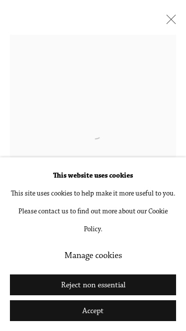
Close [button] (168, 22)
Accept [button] (93, 311)
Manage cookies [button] (93, 256)
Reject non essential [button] (93, 285)
